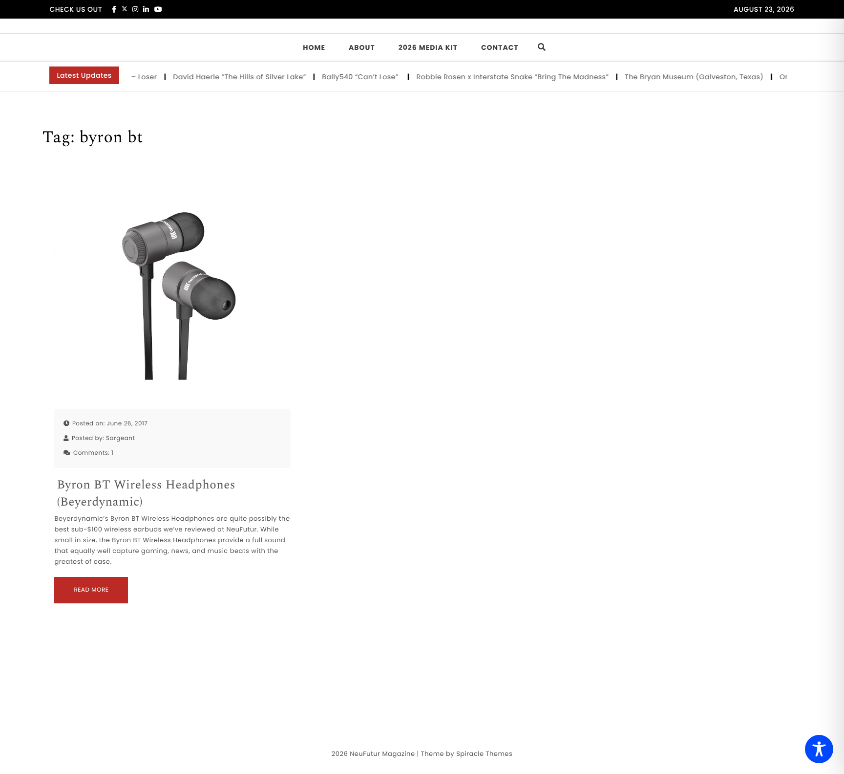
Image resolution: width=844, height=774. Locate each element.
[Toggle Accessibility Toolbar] (819, 749)
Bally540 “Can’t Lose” (352, 77)
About (362, 47)
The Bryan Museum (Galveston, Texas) (685, 77)
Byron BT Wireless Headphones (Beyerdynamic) (146, 494)
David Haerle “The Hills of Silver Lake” (231, 77)
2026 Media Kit (428, 47)
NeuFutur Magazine (382, 753)
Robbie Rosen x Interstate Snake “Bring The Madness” (503, 77)
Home (314, 47)
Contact (500, 47)
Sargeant (120, 438)
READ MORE (91, 590)
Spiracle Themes (484, 753)
